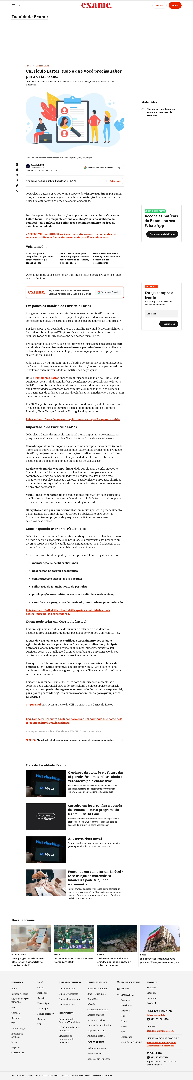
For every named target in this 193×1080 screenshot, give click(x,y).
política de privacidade (72, 1076)
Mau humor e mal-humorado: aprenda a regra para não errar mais (161, 112)
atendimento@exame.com (160, 1031)
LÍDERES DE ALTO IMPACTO (20, 1001)
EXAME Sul (92, 999)
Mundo (40, 982)
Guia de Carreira (67, 1004)
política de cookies (51, 1076)
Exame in (125, 1000)
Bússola (91, 1004)
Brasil (14, 1007)
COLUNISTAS (17, 1052)
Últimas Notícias (19, 994)
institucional (18, 1076)
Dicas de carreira (90, 731)
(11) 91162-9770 (160, 1019)
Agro (123, 1031)
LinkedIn (151, 993)
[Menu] (13, 5)
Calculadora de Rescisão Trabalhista (69, 1021)
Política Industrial (96, 1036)
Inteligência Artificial (17, 1035)
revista (125, 988)
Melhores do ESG (95, 1053)
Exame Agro (43, 1003)
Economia (16, 1018)
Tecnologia (42, 1008)
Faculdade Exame (29, 16)
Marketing (42, 993)
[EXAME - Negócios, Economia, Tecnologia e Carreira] (96, 5)
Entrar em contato (156, 1015)
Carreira (15, 1012)
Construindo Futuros (97, 1009)
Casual (40, 987)
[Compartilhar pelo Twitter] (17, 185)
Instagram (152, 998)
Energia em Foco (95, 1015)
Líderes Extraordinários (99, 1025)
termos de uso (33, 1076)
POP (39, 1024)
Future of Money (45, 1013)
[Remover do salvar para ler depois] (17, 196)
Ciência (41, 1019)
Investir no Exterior (97, 1020)
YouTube (151, 987)
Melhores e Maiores (97, 1048)
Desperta (125, 1010)
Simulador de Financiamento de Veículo (66, 1039)
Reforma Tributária (97, 988)
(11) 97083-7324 (160, 1057)
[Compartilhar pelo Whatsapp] (17, 164)
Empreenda (126, 1037)
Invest (14, 1042)
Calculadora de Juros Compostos (69, 1029)
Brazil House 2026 (96, 994)
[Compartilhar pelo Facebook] (17, 169)
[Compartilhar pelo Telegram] (17, 180)
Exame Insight (18, 1028)
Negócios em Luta (96, 1030)
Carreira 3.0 (126, 1005)
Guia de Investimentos (70, 999)
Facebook (151, 1003)
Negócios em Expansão (98, 1059)
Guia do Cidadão (67, 988)
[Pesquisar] (20, 5)
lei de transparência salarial (99, 1076)
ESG (13, 1023)
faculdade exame (130, 982)
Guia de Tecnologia (68, 994)
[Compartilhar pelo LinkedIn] (17, 175)
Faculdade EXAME (38, 165)
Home (28, 66)
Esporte (41, 998)
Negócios (15, 1047)
